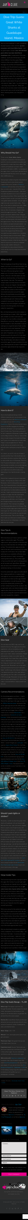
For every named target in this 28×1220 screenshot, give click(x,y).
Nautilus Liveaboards (21, 419)
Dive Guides (15, 1080)
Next (24, 12)
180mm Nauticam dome (9, 703)
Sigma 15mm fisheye (12, 745)
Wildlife (3, 1082)
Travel (23, 1080)
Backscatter (18, 712)
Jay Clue (18, 1104)
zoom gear (20, 742)
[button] (2, 1130)
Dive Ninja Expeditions (10, 1062)
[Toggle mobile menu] (25, 2)
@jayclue (11, 1114)
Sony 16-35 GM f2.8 (8, 738)
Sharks (19, 1080)
